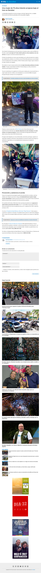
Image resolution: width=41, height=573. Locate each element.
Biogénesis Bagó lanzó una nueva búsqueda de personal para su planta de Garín (24, 457)
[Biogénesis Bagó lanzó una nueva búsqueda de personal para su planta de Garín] (5, 458)
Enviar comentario (35, 273)
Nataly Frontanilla (8, 18)
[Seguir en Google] (28, 566)
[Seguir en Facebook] (16, 566)
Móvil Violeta (18, 129)
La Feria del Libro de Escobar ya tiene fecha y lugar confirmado (22, 466)
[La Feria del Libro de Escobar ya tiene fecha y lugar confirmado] (5, 468)
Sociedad (4, 5)
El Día (8, 2)
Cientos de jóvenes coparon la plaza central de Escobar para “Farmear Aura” (23, 451)
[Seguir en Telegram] (25, 566)
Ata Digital (33, 569)
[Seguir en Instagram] (18, 566)
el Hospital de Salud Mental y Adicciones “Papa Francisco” (18, 211)
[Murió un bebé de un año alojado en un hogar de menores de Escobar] (5, 463)
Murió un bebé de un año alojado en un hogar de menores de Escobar (23, 461)
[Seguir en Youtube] (21, 566)
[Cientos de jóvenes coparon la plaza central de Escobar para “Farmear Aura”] (5, 452)
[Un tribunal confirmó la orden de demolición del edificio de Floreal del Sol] (5, 474)
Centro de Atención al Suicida (15, 223)
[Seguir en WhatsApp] (23, 566)
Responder (8, 243)
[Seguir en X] (13, 566)
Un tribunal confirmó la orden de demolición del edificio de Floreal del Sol (23, 473)
